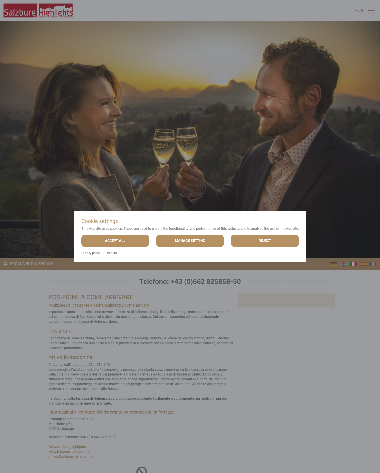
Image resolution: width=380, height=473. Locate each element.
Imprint (112, 253)
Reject (265, 241)
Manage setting (190, 241)
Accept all (115, 241)
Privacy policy (90, 253)
